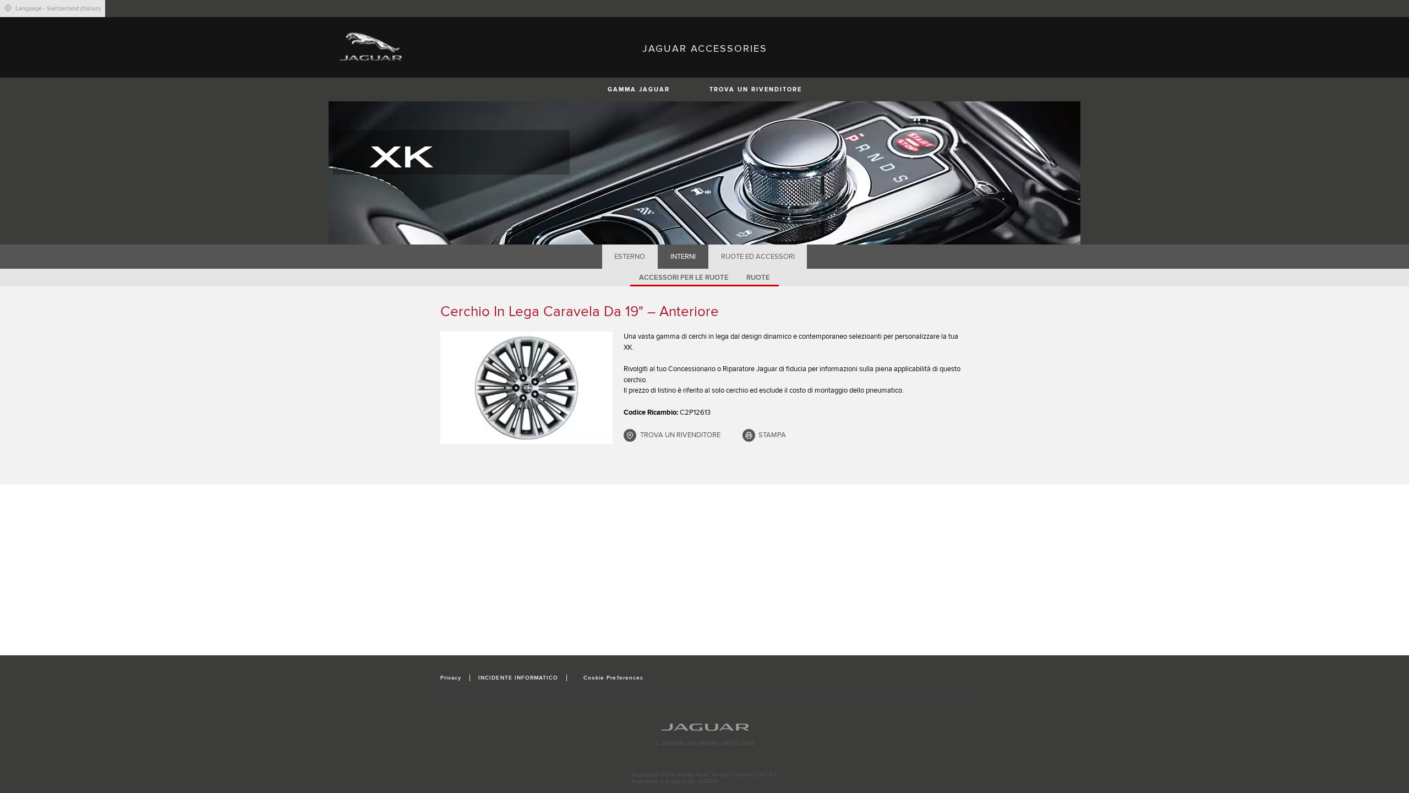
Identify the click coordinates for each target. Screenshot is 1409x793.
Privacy (450, 678)
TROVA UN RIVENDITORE (755, 89)
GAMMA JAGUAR (639, 89)
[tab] (630, 257)
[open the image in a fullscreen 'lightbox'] (526, 388)
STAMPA (772, 435)
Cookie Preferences (613, 678)
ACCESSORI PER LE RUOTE (684, 277)
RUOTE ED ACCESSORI (758, 256)
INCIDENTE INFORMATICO (518, 678)
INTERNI (683, 256)
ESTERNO (629, 256)
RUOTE (758, 277)
